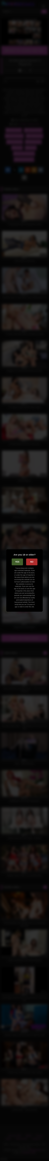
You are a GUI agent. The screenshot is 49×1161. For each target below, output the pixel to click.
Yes (17, 562)
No (31, 562)
